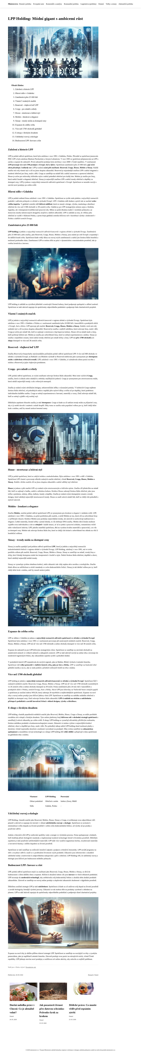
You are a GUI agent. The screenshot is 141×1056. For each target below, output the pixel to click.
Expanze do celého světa (25, 125)
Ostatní (101, 4)
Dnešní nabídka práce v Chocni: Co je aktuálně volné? (22, 1009)
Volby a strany (111, 4)
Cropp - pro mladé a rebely (26, 109)
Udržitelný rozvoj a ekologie (26, 137)
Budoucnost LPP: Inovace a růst (28, 141)
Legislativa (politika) (88, 4)
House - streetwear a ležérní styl (27, 113)
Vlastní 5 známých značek (25, 101)
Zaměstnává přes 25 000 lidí (26, 97)
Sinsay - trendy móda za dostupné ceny (30, 121)
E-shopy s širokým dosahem (26, 133)
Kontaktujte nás (31, 967)
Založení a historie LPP (24, 89)
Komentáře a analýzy (54, 4)
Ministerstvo (13, 4)
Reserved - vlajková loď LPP (26, 105)
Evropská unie (38, 4)
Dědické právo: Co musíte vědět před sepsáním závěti (83, 1009)
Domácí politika (25, 4)
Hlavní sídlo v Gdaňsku (24, 93)
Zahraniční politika (126, 4)
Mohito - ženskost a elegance (26, 117)
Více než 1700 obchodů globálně (28, 129)
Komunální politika (71, 4)
